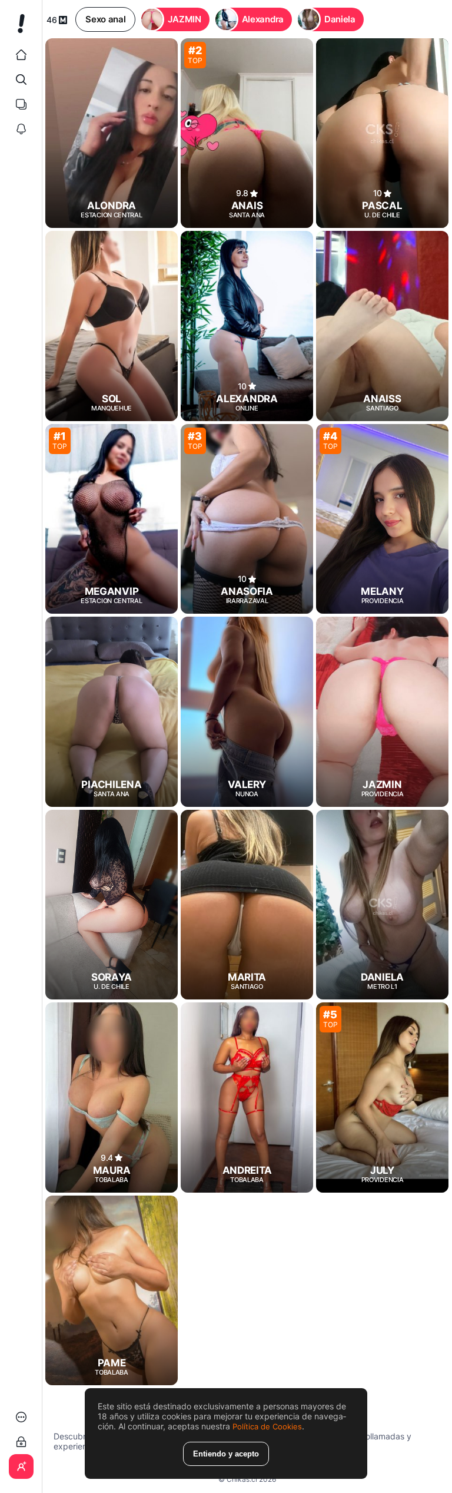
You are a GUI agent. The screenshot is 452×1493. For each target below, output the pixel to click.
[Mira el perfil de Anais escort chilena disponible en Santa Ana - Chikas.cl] (247, 133)
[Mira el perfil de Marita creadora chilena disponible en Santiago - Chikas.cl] (247, 904)
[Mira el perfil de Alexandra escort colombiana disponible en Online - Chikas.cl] (247, 326)
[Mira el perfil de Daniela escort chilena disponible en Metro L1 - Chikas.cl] (382, 904)
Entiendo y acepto (226, 1453)
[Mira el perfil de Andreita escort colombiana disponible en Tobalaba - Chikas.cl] (247, 1097)
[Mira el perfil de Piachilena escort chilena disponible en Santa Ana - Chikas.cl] (111, 711)
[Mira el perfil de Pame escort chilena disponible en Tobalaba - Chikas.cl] (111, 1290)
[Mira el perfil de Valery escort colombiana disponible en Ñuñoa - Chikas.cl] (247, 711)
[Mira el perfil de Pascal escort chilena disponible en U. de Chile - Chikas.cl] (382, 133)
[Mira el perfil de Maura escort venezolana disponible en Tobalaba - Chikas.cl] (111, 1097)
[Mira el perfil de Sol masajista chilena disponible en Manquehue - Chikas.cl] (111, 326)
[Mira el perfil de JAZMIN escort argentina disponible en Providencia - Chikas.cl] (382, 711)
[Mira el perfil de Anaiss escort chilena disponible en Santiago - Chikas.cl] (382, 326)
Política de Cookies (267, 1426)
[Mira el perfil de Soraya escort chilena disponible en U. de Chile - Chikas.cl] (111, 904)
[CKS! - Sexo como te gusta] (21, 28)
